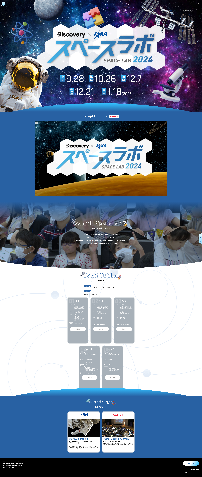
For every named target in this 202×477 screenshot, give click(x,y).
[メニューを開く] (3, 4)
